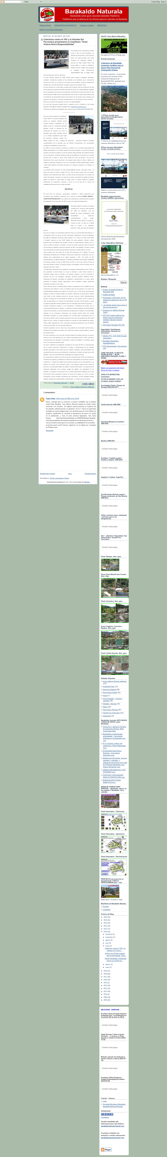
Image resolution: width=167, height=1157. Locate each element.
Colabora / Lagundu (87, 25)
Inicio (70, 474)
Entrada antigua (90, 474)
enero (107, 967)
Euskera (106, 906)
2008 (105, 1000)
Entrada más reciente (47, 474)
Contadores (105, 1117)
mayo (107, 946)
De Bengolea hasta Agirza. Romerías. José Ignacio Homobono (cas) (112, 753)
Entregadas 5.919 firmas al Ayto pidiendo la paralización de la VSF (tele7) (115, 300)
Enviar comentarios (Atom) (59, 478)
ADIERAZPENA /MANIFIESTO (65, 25)
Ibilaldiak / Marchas (110, 704)
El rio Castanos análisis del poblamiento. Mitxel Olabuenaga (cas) (114, 746)
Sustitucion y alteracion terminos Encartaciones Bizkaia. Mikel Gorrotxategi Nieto (114, 729)
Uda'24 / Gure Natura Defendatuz (51, 30)
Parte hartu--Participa (110, 710)
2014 (105, 985)
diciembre (109, 934)
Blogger (87, 482)
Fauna (105, 696)
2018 (105, 974)
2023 (105, 923)
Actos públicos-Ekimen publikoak (82, 387)
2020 (105, 932)
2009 (105, 997)
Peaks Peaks (50, 398)
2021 (105, 929)
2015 (105, 983)
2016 (105, 980)
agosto (108, 940)
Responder (49, 430)
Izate (104, 1101)
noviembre (109, 937)
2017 (105, 977)
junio (107, 943)
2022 (105, 926)
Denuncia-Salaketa (109, 690)
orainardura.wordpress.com (78, 106)
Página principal (45, 25)
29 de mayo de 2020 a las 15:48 (67, 398)
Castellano (106, 910)
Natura (105, 707)
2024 (105, 920)
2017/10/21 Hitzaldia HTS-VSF (114, 325)
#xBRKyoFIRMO (109, 295)
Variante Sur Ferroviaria (111, 713)
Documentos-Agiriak (110, 692)
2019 (105, 971)
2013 (105, 988)
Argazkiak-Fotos (109, 686)
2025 (105, 917)
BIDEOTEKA (102, 25)
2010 (105, 994)
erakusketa (107, 716)
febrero (108, 964)
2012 (105, 991)
